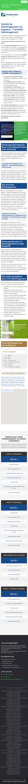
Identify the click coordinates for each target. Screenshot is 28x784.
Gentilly (3, 380)
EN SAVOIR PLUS (6, 332)
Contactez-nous (5, 6)
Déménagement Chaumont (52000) (13, 720)
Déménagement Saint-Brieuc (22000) (13, 761)
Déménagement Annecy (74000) (13, 696)
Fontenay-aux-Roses (15, 379)
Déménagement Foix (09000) (21, 726)
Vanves (18, 386)
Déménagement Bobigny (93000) (14, 708)
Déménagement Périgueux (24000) (13, 754)
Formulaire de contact (8, 674)
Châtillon (3, 379)
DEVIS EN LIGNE (6, 136)
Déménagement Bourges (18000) (13, 710)
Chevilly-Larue (20, 377)
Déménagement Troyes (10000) (14, 768)
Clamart (8, 379)
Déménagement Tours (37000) (21, 767)
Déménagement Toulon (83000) (7, 767)
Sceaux (14, 386)
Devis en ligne (5, 4)
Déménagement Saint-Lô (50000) (13, 764)
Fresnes (23, 379)
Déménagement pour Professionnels (11, 667)
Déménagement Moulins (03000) (13, 747)
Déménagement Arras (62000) (7, 698)
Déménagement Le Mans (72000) (13, 736)
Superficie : (6, 363)
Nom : (7, 355)
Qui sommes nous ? (7, 663)
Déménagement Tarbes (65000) (13, 765)
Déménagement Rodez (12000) (13, 760)
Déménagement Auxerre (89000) (13, 700)
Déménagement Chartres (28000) (13, 717)
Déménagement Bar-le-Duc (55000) (13, 703)
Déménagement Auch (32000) (20, 698)
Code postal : (5, 357)
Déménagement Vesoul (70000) (14, 774)
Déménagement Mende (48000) (13, 743)
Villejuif (23, 386)
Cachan (15, 377)
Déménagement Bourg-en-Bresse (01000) (13, 709)
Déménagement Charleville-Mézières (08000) (13, 716)
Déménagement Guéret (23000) (13, 730)
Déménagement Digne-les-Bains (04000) (13, 723)
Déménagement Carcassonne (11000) (13, 713)
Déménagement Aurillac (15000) (13, 699)
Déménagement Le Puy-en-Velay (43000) (13, 737)
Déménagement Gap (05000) (14, 727)
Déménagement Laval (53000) (20, 734)
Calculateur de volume (15, 4)
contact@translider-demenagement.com (12, 679)
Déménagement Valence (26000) (13, 771)
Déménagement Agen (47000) (7, 691)
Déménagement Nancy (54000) (13, 748)
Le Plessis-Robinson (14, 382)
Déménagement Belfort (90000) (7, 706)
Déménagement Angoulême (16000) (13, 695)
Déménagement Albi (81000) (20, 691)
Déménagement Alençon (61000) (13, 692)
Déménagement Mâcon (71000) (21, 740)
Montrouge (3, 384)
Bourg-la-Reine (8, 377)
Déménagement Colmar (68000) (13, 722)
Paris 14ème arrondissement (14, 384)
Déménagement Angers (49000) (13, 693)
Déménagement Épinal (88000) (13, 724)
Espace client (22, 9)
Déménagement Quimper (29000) (13, 758)
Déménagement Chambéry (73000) (13, 715)
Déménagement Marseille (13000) (14, 741)
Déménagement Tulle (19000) (13, 769)
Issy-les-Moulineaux (10, 380)
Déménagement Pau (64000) (20, 753)
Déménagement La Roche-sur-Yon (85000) (13, 731)
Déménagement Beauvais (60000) (13, 705)
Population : (5, 362)
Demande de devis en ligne (8, 659)
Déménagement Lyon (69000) (7, 740)
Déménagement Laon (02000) (7, 734)
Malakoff (22, 382)
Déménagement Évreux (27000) (7, 726)
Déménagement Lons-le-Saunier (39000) (13, 738)
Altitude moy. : (5, 365)
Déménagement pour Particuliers (10, 665)
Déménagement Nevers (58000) (7, 750)
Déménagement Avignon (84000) (13, 702)
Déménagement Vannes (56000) (13, 772)
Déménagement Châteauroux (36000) (13, 719)
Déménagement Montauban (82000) (13, 745)
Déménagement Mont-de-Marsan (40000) (13, 744)
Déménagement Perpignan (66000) (13, 755)
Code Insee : (5, 358)
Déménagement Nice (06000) (21, 750)
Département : (5, 360)
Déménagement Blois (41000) (21, 706)
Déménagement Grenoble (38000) (13, 729)
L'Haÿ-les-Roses (19, 380)
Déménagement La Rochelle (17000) (13, 733)
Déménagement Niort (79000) (7, 753)
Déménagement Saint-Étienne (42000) (13, 762)
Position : (6, 366)
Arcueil (2, 377)
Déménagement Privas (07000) (13, 757)
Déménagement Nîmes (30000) (14, 751)
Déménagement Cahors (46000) (13, 712)
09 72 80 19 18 (6, 677)
